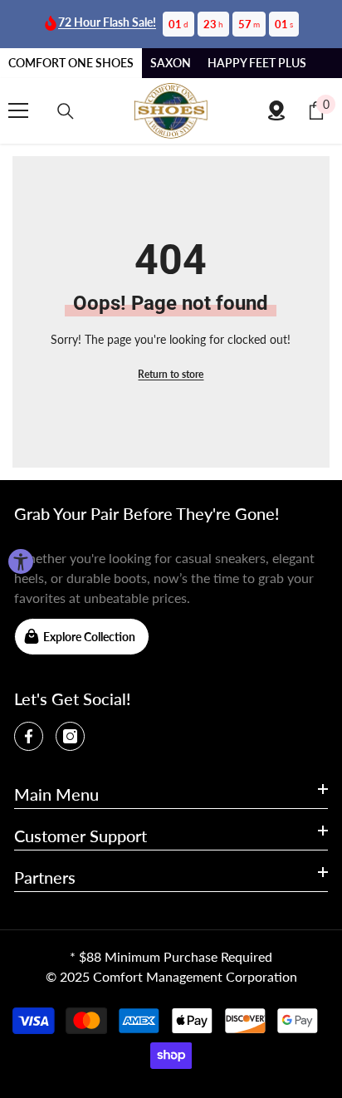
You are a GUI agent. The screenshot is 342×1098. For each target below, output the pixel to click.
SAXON (170, 63)
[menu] (18, 110)
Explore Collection (89, 637)
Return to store (170, 374)
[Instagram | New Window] (70, 736)
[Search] (66, 111)
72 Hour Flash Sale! (107, 22)
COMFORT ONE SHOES (71, 63)
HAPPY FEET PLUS (257, 63)
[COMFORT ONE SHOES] (171, 111)
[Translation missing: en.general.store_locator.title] (276, 110)
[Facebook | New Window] (28, 736)
